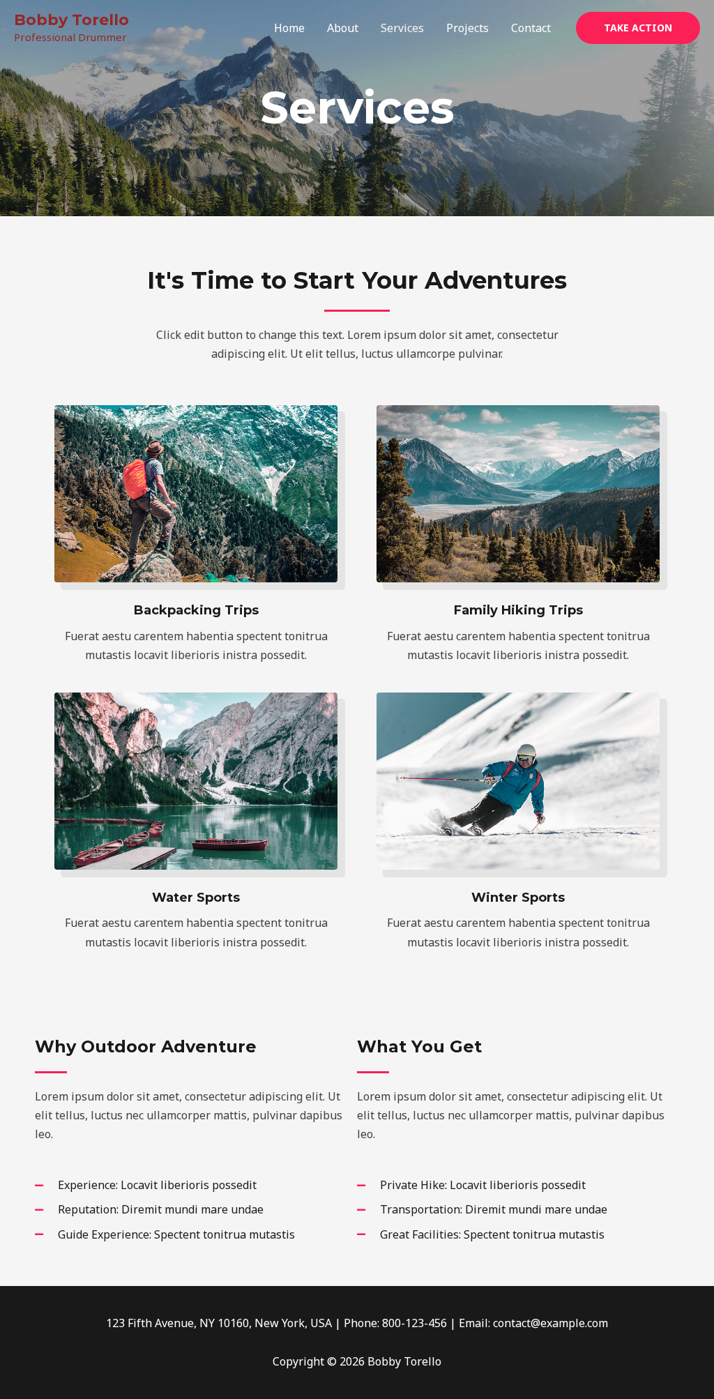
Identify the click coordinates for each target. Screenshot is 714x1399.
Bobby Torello (71, 19)
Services (402, 28)
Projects (467, 28)
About (342, 28)
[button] (638, 28)
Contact (531, 28)
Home (289, 28)
